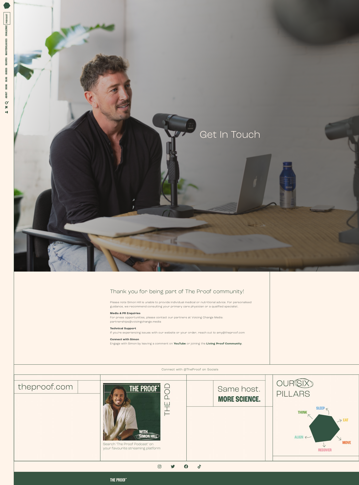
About (6, 95)
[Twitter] (172, 466)
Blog (6, 79)
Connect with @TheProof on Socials (190, 369)
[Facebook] (186, 466)
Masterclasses (6, 46)
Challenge (6, 30)
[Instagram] (159, 466)
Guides (6, 71)
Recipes (6, 61)
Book (6, 87)
